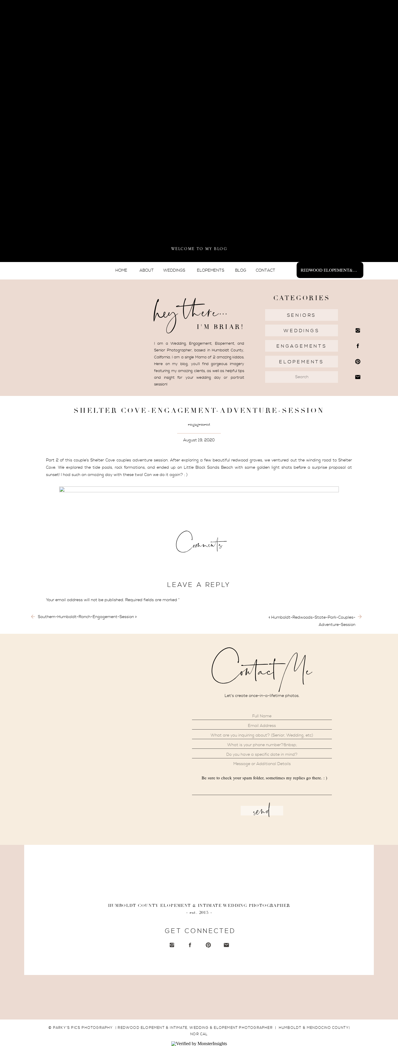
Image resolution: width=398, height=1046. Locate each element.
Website (54, 721)
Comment (56, 611)
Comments (199, 544)
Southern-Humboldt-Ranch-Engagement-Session (86, 617)
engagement (199, 424)
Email (52, 702)
